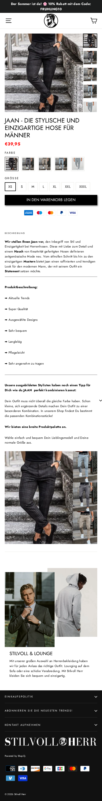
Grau (28, 164)
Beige (45, 164)
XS (10, 186)
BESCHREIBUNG (15, 233)
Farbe (10, 152)
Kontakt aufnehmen (23, 725)
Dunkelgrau (12, 164)
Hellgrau (78, 164)
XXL (67, 186)
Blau (61, 164)
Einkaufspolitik (19, 696)
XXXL (83, 186)
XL (54, 186)
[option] (44, 73)
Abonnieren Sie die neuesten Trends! (39, 710)
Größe (12, 178)
